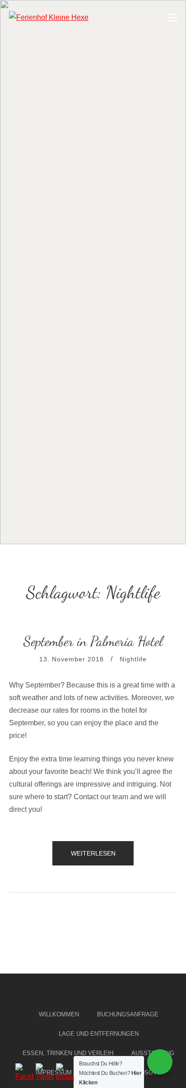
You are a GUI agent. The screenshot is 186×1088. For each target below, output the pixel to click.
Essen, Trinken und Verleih (68, 1053)
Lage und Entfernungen (99, 1033)
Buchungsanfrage (127, 1014)
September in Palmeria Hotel (93, 641)
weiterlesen (93, 857)
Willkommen (59, 1014)
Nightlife (133, 659)
